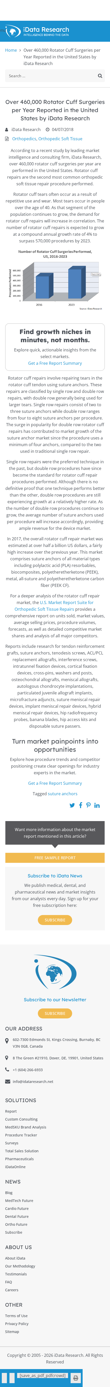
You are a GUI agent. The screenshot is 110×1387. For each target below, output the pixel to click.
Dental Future (17, 1216)
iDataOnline (15, 1166)
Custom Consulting (21, 1119)
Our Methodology (20, 1266)
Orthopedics (24, 139)
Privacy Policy (16, 1323)
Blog (9, 1192)
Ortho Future (16, 1224)
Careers (11, 1289)
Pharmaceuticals (19, 1158)
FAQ (8, 1282)
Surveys (11, 1143)
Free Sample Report (55, 857)
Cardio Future (17, 1208)
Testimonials (16, 1274)
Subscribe (55, 919)
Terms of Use (16, 1315)
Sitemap (12, 1331)
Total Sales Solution (22, 1150)
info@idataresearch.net (33, 1081)
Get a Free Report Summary (55, 363)
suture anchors (63, 794)
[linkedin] (12, 1378)
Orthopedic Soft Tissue (60, 139)
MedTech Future (19, 1200)
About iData (15, 1258)
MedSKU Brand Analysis (25, 1127)
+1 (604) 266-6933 (28, 1069)
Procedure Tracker (21, 1135)
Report (11, 1111)
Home (11, 50)
